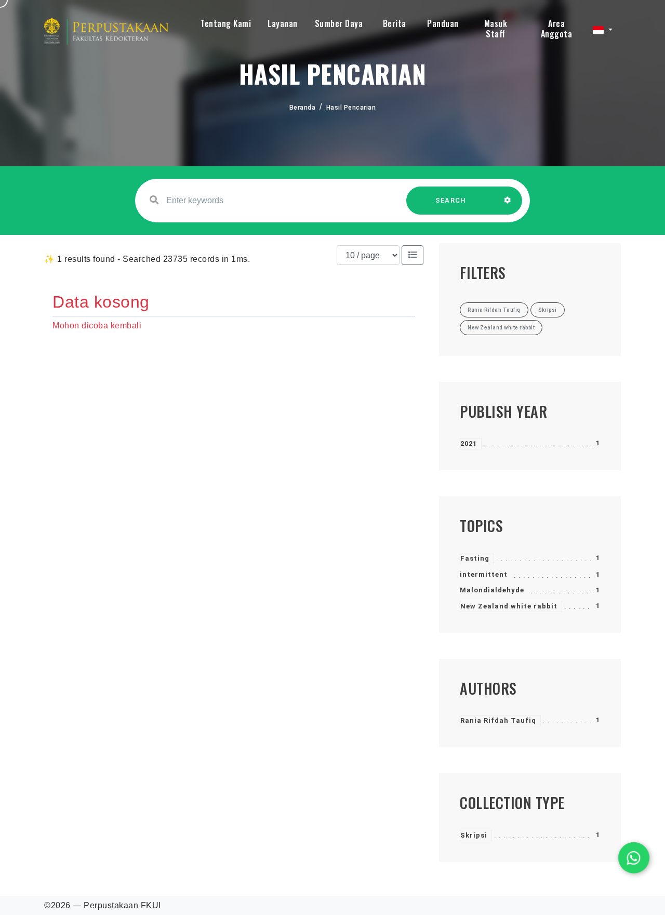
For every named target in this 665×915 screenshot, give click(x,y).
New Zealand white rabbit (508, 606)
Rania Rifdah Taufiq (498, 720)
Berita (394, 23)
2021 (468, 443)
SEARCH (451, 200)
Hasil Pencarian (351, 107)
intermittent (484, 574)
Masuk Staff (496, 28)
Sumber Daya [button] (339, 23)
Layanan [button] (283, 23)
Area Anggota (557, 28)
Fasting (474, 558)
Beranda (302, 107)
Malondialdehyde (492, 590)
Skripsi (473, 835)
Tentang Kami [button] (226, 23)
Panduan (443, 23)
